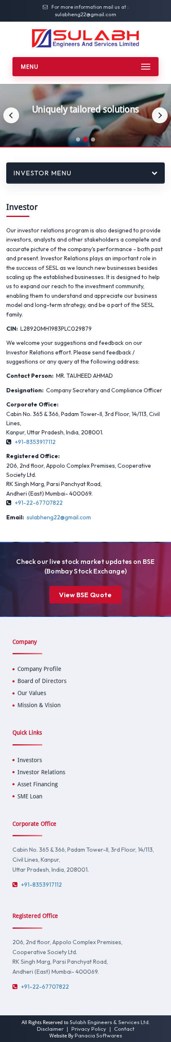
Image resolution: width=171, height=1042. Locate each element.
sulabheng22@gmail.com (85, 14)
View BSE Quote (85, 595)
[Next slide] (160, 115)
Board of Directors (41, 681)
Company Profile (39, 669)
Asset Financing (37, 784)
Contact (124, 1028)
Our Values (31, 693)
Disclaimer (50, 1028)
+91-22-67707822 (39, 502)
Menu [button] (30, 66)
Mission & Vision (39, 705)
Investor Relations (41, 772)
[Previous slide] (11, 115)
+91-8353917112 (35, 442)
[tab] (78, 139)
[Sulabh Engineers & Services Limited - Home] (85, 38)
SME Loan (29, 796)
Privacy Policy (88, 1028)
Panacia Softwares (98, 1035)
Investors (29, 760)
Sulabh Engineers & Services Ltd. (110, 1022)
